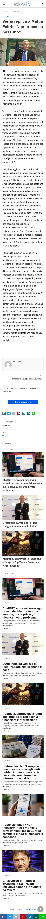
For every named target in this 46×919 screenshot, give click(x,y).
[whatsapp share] (28, 413)
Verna (4, 436)
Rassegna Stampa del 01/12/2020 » (28, 378)
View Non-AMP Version (29, 909)
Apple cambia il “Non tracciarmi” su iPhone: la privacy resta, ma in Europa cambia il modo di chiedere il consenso (22, 831)
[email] (16, 916)
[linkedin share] (23, 413)
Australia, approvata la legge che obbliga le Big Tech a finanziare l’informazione (21, 562)
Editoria (16, 11)
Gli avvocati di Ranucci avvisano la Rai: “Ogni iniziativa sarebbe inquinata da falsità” (21, 885)
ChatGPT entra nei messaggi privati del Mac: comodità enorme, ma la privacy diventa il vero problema (22, 613)
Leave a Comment (23, 402)
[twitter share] (9, 413)
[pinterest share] (18, 413)
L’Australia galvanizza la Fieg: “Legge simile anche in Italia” (22, 667)
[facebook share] (4, 413)
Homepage (6, 11)
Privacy (5, 819)
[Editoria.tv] (22, 3)
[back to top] (40, 909)
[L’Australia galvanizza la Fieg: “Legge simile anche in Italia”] (23, 507)
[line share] (33, 413)
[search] (42, 3)
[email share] (13, 413)
